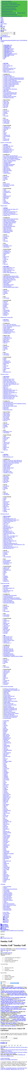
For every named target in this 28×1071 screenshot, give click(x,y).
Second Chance (6, 203)
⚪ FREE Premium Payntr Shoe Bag (7, 11)
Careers (14, 1053)
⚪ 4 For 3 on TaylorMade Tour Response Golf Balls (9, 6)
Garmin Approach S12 (8, 596)
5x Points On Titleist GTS (8, 76)
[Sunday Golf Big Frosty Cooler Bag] (9, 1009)
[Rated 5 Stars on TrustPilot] (12, 930)
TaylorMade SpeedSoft (8, 165)
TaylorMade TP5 (7, 163)
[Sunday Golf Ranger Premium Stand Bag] (17, 993)
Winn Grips (5, 874)
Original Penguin (7, 810)
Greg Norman (6, 779)
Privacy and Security (5, 1053)
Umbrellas (6, 526)
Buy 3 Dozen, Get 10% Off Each (10, 155)
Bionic (4, 733)
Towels (6, 529)
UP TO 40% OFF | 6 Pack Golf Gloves (11, 325)
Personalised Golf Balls (8, 653)
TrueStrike (5, 865)
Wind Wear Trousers (9, 397)
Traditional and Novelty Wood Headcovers (14, 544)
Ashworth (5, 725)
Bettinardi (5, 730)
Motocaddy (5, 301)
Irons (6, 67)
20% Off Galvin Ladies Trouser (10, 406)
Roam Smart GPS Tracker (8, 602)
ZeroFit (4, 880)
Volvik (4, 200)
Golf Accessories (7, 516)
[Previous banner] (1, 936)
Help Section (8, 1049)
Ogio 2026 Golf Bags (8, 223)
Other (4, 814)
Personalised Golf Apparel (9, 655)
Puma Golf (5, 438)
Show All (5, 107)
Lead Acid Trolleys (7, 285)
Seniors (2, 21)
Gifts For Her (7, 637)
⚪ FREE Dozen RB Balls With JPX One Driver (8, 9)
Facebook (6, 917)
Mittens (6, 341)
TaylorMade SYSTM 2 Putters (9, 93)
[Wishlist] (1, 37)
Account (3, 26)
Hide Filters (3, 948)
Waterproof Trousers (9, 391)
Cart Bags (6, 210)
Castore (5, 744)
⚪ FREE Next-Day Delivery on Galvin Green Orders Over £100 (11, 16)
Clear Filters (3, 985)
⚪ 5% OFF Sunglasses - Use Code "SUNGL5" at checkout (10, 4)
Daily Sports (6, 753)
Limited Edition (6, 232)
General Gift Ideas (8, 640)
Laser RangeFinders (8, 588)
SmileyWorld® (6, 845)
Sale (13, 40)
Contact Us (18, 40)
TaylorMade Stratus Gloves (9, 331)
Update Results (10, 985)
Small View (3, 950)
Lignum (5, 790)
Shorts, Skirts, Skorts (9, 381)
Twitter (6, 918)
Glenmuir (5, 771)
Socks (6, 386)
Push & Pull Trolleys (9, 267)
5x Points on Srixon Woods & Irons (11, 82)
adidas (4, 369)
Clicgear (5, 302)
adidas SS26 (6, 407)
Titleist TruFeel (6, 168)
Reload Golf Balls (7, 832)
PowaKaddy (6, 304)
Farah (4, 763)
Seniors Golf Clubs (7, 95)
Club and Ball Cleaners (9, 518)
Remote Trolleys (6, 282)
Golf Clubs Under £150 (8, 651)
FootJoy (5, 358)
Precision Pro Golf (7, 821)
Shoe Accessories (8, 456)
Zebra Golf (5, 878)
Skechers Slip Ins (7, 465)
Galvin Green (6, 443)
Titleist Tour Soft (6, 169)
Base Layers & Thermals (10, 382)
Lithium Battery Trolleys (8, 284)
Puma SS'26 (5, 408)
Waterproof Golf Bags (8, 231)
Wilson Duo (5, 171)
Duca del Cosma (6, 756)
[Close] (1, 61)
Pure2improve (6, 829)
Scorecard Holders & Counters (11, 519)
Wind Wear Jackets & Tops (10, 396)
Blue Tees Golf (6, 629)
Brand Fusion (6, 736)
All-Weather (7, 337)
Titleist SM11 (6, 90)
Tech (5, 589)
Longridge (5, 312)
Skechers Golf (6, 501)
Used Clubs (5, 115)
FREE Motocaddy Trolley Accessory (11, 277)
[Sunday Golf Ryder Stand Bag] (16, 1016)
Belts (5, 387)
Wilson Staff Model (7, 170)
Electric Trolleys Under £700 (9, 279)
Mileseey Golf (6, 623)
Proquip (5, 444)
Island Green (6, 784)
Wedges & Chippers (9, 71)
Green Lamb (6, 778)
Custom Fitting (4, 1051)
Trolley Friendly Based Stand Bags (10, 218)
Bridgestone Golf (7, 196)
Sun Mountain (6, 253)
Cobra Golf (5, 129)
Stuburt (4, 507)
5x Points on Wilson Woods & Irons (11, 84)
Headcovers (7, 542)
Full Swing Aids (8, 539)
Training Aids (7, 538)
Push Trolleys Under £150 (9, 278)
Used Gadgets (6, 611)
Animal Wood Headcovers (10, 543)
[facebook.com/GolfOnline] (1, 1043)
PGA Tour (5, 816)
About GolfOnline (9, 1052)
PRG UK (5, 822)
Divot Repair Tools (8, 149)
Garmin (5, 619)
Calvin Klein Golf (7, 742)
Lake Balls (6, 147)
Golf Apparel (6, 376)
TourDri (5, 864)
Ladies (2, 18)
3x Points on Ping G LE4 (8, 86)
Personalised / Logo (7, 245)
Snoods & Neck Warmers (10, 395)
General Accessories (9, 533)
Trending (5, 112)
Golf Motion (6, 772)
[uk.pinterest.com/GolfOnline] (6, 1043)
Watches (6, 517)
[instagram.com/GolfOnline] (5, 1043)
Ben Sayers (5, 307)
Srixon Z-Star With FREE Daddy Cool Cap (12, 157)
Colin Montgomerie (7, 750)
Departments (6, 40)
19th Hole (22, 40)
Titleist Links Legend (7, 230)
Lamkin (5, 788)
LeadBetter (5, 789)
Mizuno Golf (6, 140)
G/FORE (5, 511)
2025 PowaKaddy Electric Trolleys (10, 287)
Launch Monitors (8, 590)
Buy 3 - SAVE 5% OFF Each (9, 324)
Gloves (6, 320)
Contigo (5, 751)
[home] (1, 937)
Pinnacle (5, 819)
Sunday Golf (6, 852)
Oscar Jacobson (6, 813)
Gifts (4, 635)
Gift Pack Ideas (6, 652)
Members (15, 1052)
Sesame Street (6, 837)
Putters (6, 70)
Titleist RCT (6, 166)
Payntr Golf (5, 815)
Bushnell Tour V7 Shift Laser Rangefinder (12, 599)
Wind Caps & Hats (8, 398)
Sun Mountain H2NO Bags (9, 226)
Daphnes (5, 578)
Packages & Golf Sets (9, 68)
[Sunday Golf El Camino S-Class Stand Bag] (11, 987)
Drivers (6, 64)
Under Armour (6, 368)
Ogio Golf (5, 264)
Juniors (2, 20)
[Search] (4, 28)
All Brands (3, 884)
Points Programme (23, 1049)
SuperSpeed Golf (7, 856)
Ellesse (4, 760)
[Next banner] (3, 936)
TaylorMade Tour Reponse (9, 164)
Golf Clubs (5, 63)
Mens (2, 17)
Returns (17, 1049)
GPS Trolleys (6, 283)
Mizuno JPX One (7, 91)
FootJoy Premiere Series (8, 467)
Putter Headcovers (8, 548)
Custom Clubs (6, 121)
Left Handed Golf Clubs (8, 97)
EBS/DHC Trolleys (7, 281)
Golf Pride (5, 579)
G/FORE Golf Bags (7, 225)
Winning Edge (6, 875)
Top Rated (5, 113)
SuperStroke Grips (7, 857)
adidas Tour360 (6, 466)
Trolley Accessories (9, 270)
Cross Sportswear (7, 752)
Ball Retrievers (7, 151)
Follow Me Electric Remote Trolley (10, 276)
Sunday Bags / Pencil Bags (10, 211)
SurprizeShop (6, 858)
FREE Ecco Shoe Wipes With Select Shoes (12, 461)
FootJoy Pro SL (6, 469)
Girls (5, 106)
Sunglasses (7, 385)
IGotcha (5, 782)
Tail (4, 859)
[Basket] (1, 31)
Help (2, 25)
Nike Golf (5, 449)
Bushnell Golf (6, 620)
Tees (5, 524)
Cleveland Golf (6, 135)
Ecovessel (5, 758)
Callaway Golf (6, 126)
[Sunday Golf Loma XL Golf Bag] (9, 1023)
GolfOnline (5, 202)
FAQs (11, 1053)
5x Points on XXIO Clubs (8, 85)
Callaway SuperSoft (7, 161)
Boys (5, 104)
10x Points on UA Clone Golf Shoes (11, 462)
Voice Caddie (6, 630)
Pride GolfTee (6, 824)
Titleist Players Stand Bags (9, 220)
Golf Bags (5, 208)
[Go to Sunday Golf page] (6, 952)
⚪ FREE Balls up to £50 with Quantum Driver (8, 7)
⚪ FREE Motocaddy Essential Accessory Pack (8, 12)
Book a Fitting (4, 23)
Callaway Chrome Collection (9, 160)
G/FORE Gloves (7, 333)
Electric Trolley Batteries (9, 272)
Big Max (5, 261)
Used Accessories (7, 556)
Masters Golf (6, 313)
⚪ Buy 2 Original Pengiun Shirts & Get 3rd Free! (9, 14)
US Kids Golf (6, 138)
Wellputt (5, 872)
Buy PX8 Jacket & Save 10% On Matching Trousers (14, 403)
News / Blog (6, 912)
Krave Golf (5, 787)
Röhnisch (5, 833)
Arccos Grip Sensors (7, 600)
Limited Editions (6, 173)
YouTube (6, 919)
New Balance (6, 804)
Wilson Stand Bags (7, 227)
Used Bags (5, 240)
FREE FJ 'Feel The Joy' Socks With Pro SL (12, 460)
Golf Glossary (6, 915)
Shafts (5, 534)
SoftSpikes (5, 846)
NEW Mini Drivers (7, 75)
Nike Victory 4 (6, 470)
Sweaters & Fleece (8, 379)
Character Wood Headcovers (10, 547)
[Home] (4, 29)
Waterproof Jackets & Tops (10, 390)
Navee (4, 803)
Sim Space (5, 840)
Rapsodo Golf (6, 831)
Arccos (4, 622)
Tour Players (6, 914)
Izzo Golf (5, 633)
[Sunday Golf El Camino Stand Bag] (9, 1011)
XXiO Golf (5, 198)
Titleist (4, 134)
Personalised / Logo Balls (8, 185)
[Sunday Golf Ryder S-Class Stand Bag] (10, 1006)
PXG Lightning (6, 87)
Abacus (5, 446)
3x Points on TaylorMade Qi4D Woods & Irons (13, 79)
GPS (5, 586)
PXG (4, 137)
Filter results (8, 948)
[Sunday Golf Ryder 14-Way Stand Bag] (10, 997)
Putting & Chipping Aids (10, 540)
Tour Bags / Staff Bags (9, 212)
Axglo (4, 726)
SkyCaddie (5, 624)
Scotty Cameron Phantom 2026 (10, 92)
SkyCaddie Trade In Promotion (10, 595)
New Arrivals (6, 110)
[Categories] (1, 28)
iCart (4, 781)
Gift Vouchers (6, 123)
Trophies (6, 641)
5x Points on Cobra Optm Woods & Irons (12, 81)
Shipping (13, 1049)
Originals (5, 811)
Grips (6, 523)
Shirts (6, 377)
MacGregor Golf (6, 794)
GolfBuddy (5, 628)
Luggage (6, 215)
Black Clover (6, 682)
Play (3, 22)
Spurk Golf (5, 847)
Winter (6, 339)
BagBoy (5, 306)
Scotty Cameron (6, 136)
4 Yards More (6, 720)
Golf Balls (5, 144)
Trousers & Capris (8, 380)
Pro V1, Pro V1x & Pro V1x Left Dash (11, 159)
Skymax (5, 843)
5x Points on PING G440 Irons (10, 80)
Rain (6, 340)
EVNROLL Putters (7, 761)
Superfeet (5, 854)
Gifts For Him (7, 639)
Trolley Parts (7, 271)
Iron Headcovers (7, 545)
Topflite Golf (6, 863)
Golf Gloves (6, 319)
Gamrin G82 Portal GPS (8, 601)
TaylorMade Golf (7, 127)
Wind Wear (7, 393)
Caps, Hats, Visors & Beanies (11, 384)
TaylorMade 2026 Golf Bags (9, 222)
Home (2, 40)
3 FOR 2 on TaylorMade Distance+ (11, 158)
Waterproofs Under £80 (8, 650)
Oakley (4, 448)
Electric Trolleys (8, 268)
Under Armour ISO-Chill (8, 329)
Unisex (6, 419)
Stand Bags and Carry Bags (10, 209)
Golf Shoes (5, 454)
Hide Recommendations (21, 948)
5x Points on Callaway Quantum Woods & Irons (13, 77)
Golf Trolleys (6, 266)
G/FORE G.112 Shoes (8, 472)
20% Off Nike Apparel (8, 404)
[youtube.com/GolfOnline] (3, 1043)
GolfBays (5, 774)
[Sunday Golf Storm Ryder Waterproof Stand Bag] (12, 991)
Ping (4, 131)
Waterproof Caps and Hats (10, 392)
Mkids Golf (5, 800)
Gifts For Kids (8, 636)
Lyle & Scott (6, 793)
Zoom (4, 881)
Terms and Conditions (22, 1052)
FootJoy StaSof (6, 328)
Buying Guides (6, 913)
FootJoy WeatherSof (7, 327)
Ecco (4, 500)
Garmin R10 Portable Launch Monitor (11, 597)
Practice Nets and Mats (9, 521)
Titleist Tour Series (7, 228)
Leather (6, 336)
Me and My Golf (7, 797)
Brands (10, 40)
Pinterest (6, 922)
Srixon (4, 193)
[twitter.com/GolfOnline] (2, 1043)
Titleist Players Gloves (8, 330)
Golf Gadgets (6, 585)
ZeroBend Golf (6, 879)
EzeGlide (5, 315)
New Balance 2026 (7, 471)
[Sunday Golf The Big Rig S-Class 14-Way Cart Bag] (13, 1002)
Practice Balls (7, 148)
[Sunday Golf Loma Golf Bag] (19, 1019)
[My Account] (3, 31)
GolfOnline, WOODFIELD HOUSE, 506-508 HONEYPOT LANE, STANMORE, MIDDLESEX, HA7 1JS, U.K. (14, 1068)
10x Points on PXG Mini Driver (10, 89)
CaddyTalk (5, 740)
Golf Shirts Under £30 (8, 648)
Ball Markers (7, 152)
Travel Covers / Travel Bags (10, 214)
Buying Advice (6, 120)
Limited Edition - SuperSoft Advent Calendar (13, 656)
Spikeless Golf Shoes (7, 464)
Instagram (6, 920)
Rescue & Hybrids (8, 69)
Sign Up (15, 1038)
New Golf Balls (8, 146)
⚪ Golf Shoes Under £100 (20, 12)
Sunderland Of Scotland (8, 853)
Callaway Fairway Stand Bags (9, 221)
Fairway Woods (8, 65)
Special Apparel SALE (8, 402)
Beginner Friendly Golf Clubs (9, 96)
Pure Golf (5, 827)
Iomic (4, 783)
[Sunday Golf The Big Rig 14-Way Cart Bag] (11, 1000)
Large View (8, 950)
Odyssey (5, 132)
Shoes (6, 455)
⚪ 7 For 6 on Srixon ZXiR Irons (6, 1)
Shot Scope (5, 627)
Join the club (3, 1036)
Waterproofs (7, 388)
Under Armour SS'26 (7, 409)
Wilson (4, 130)
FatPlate (5, 765)
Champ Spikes (6, 745)
